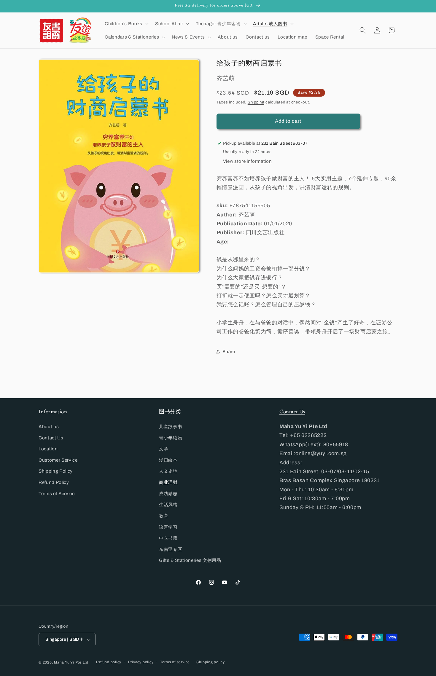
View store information (247, 160)
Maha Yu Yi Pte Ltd (71, 662)
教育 (163, 515)
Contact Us (51, 437)
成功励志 (168, 493)
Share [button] (228, 351)
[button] (126, 23)
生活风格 (168, 504)
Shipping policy (210, 662)
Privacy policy (141, 662)
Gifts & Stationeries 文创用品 (190, 560)
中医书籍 (168, 538)
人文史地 (168, 470)
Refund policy (108, 662)
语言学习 (168, 527)
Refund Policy (54, 482)
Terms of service (175, 662)
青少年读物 (170, 437)
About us (49, 426)
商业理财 (168, 482)
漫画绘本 (168, 460)
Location (48, 448)
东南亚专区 (170, 549)
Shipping (256, 102)
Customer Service (58, 460)
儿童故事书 (170, 426)
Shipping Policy (56, 470)
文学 (163, 448)
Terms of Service (57, 493)
